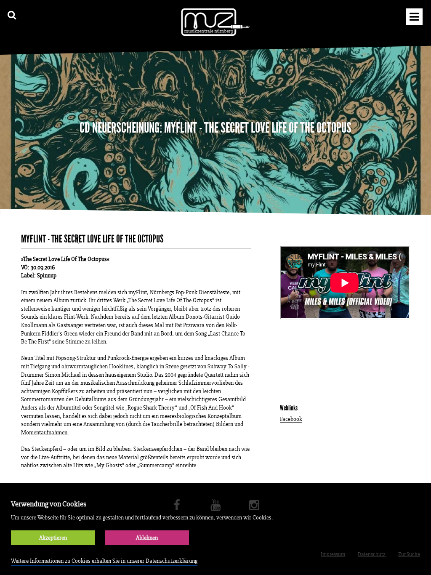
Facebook (291, 419)
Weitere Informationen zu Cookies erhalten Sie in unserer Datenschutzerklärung (104, 560)
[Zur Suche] (12, 15)
